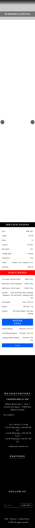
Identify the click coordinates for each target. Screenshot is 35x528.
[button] (2, 122)
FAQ (6, 519)
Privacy (13, 519)
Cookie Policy (23, 519)
